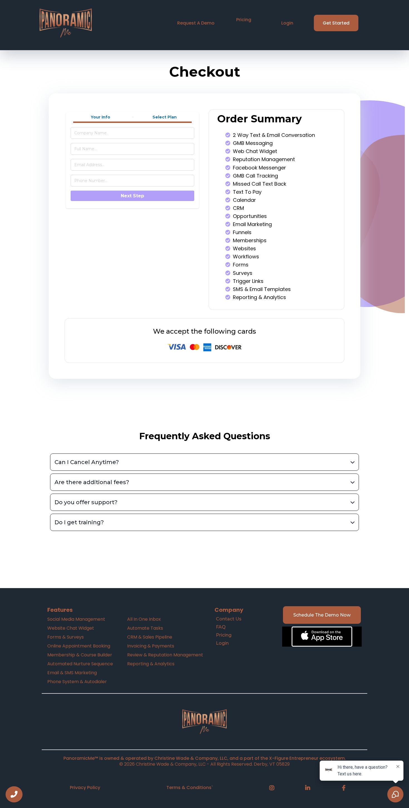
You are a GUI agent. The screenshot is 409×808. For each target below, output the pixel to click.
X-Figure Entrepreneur (293, 758)
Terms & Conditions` (189, 787)
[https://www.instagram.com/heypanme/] (273, 788)
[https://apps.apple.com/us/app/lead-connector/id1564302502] (322, 637)
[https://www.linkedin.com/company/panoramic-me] (309, 788)
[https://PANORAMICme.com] (66, 23)
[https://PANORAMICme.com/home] (204, 721)
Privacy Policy (85, 787)
